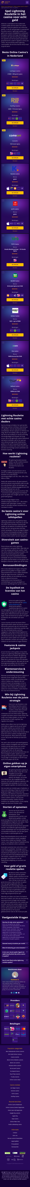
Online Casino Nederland (6, 6)
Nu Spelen (15, 88)
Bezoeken (15, 91)
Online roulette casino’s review (20, 6)
